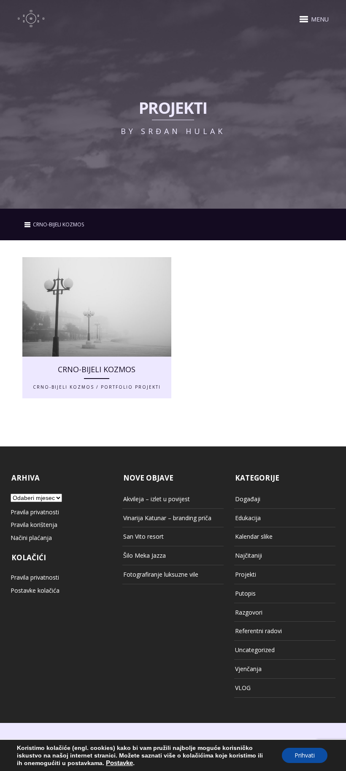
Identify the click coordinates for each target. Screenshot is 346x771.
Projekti (245, 574)
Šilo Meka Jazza (144, 555)
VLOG (243, 688)
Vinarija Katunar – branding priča (167, 518)
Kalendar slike (254, 536)
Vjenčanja (248, 669)
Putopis (245, 593)
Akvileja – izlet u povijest (156, 499)
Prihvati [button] (305, 755)
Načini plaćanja (31, 538)
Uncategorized (255, 650)
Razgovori (248, 612)
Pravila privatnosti (35, 512)
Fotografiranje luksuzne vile (160, 574)
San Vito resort (143, 536)
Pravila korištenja (34, 525)
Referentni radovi (258, 631)
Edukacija (248, 518)
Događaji (247, 499)
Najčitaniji (248, 555)
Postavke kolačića (35, 590)
